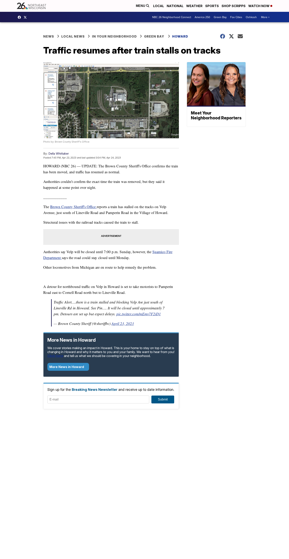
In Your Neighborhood (114, 36)
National (175, 6)
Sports (212, 6)
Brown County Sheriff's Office (73, 206)
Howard (180, 36)
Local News (73, 36)
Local (158, 6)
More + (265, 17)
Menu (141, 5)
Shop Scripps (234, 6)
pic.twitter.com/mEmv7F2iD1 (138, 313)
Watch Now (259, 6)
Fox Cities (236, 17)
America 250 (202, 17)
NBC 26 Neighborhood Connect (171, 17)
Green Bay (220, 17)
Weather (194, 6)
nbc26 (26, 17)
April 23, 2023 (122, 323)
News (48, 36)
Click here (55, 356)
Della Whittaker (58, 153)
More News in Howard (67, 367)
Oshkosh (251, 17)
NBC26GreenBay (20, 17)
